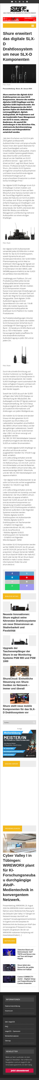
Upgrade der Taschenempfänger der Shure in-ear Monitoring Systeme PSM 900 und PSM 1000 (19, 655)
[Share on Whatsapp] (12, 586)
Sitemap (8, 1041)
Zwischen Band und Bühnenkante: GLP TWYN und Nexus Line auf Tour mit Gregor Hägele (26, 954)
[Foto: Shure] (19, 232)
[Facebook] (27, 1)
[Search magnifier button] (34, 722)
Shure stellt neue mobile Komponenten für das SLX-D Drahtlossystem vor (19, 709)
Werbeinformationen (12, 1036)
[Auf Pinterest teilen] (27, 578)
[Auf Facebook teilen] (12, 574)
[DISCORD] (15, 1)
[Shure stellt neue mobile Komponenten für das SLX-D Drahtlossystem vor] (19, 702)
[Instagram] (19, 1)
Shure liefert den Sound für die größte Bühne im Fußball (25, 967)
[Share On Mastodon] (27, 586)
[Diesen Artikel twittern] (27, 574)
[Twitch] (23, 1)
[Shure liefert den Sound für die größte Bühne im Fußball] (9, 970)
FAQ (6, 1026)
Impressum (9, 1011)
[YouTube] (12, 1)
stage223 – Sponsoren (12, 1031)
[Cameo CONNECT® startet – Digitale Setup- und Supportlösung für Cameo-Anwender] (9, 981)
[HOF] (19, 19)
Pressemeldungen (12, 828)
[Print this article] (27, 582)
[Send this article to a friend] (12, 582)
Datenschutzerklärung (12, 1006)
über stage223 (10, 1022)
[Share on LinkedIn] (12, 578)
